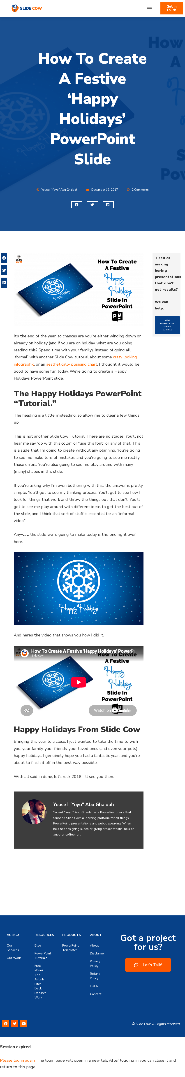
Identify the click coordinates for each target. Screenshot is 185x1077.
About (94, 945)
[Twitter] (14, 1023)
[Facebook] (5, 1023)
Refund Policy (95, 976)
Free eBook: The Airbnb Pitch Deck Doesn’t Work (40, 982)
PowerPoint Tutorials (42, 955)
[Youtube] (23, 1023)
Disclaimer (97, 953)
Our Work (14, 958)
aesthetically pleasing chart (71, 364)
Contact (95, 994)
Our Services (13, 947)
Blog (38, 945)
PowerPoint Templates (69, 947)
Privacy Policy (95, 963)
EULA (94, 986)
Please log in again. (17, 1060)
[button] (149, 8)
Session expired (15, 1046)
